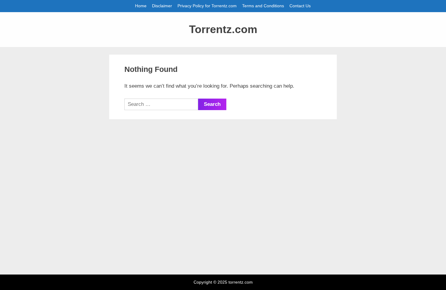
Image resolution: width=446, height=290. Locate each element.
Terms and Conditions (263, 5)
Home (141, 5)
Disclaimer (162, 5)
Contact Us (300, 5)
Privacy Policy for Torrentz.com (207, 5)
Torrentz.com (223, 29)
